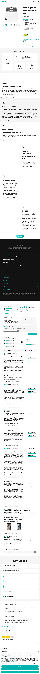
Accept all (20, 666)
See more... (20, 236)
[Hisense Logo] (16, 1)
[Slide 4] (14, 25)
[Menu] (38, 1)
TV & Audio (4, 642)
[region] (11, 15)
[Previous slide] (2, 15)
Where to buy (28, 45)
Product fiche (25, 40)
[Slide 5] (17, 25)
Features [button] (5, 280)
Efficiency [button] (5, 271)
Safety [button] (4, 286)
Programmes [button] (6, 277)
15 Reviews (13, 326)
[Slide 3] (11, 25)
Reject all (20, 669)
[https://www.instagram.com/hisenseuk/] (6, 630)
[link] (6, 326)
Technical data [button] (6, 289)
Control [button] (4, 274)
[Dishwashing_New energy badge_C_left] (25, 36)
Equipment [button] (5, 283)
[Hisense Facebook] (2, 630)
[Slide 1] (5, 25)
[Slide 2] (8, 25)
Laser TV (3, 645)
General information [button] (7, 254)
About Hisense (4, 651)
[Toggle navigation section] (38, 643)
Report (17, 381)
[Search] (36, 1)
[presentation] (9, 527)
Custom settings (20, 671)
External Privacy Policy (12, 661)
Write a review (25, 20)
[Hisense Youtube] (9, 630)
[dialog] (20, 663)
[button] (35, 552)
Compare (26, 42)
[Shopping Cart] (34, 1)
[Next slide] (20, 15)
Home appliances (5, 648)
